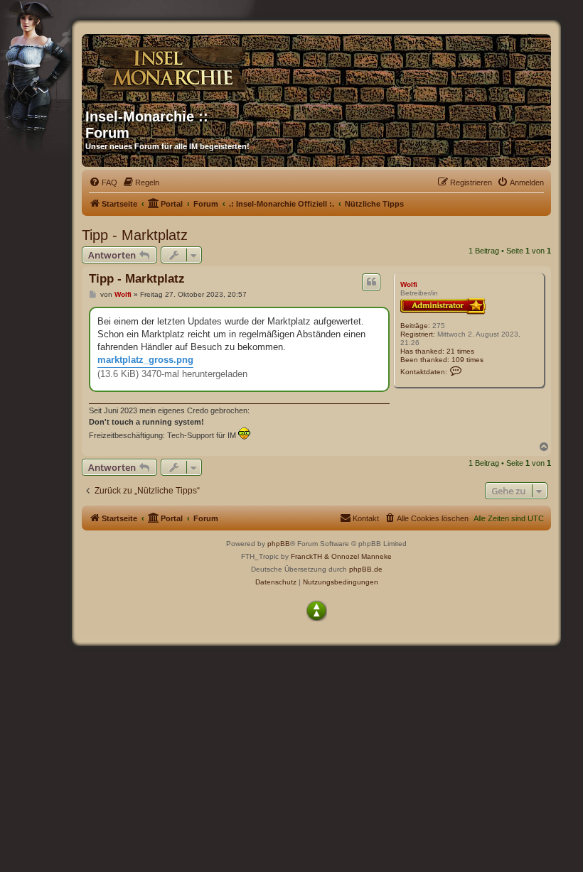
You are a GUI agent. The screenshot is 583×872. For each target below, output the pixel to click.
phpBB (278, 543)
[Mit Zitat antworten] (371, 281)
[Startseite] (221, 66)
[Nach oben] (316, 610)
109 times (467, 360)
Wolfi (408, 284)
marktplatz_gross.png (145, 359)
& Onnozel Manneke (358, 556)
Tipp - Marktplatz (135, 235)
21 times (460, 351)
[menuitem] (103, 182)
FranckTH (306, 556)
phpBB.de (366, 569)
